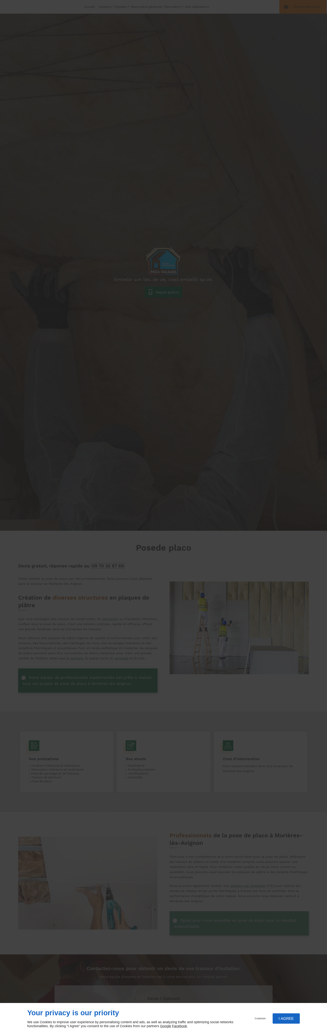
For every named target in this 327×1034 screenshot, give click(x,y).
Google (165, 1026)
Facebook (179, 1026)
